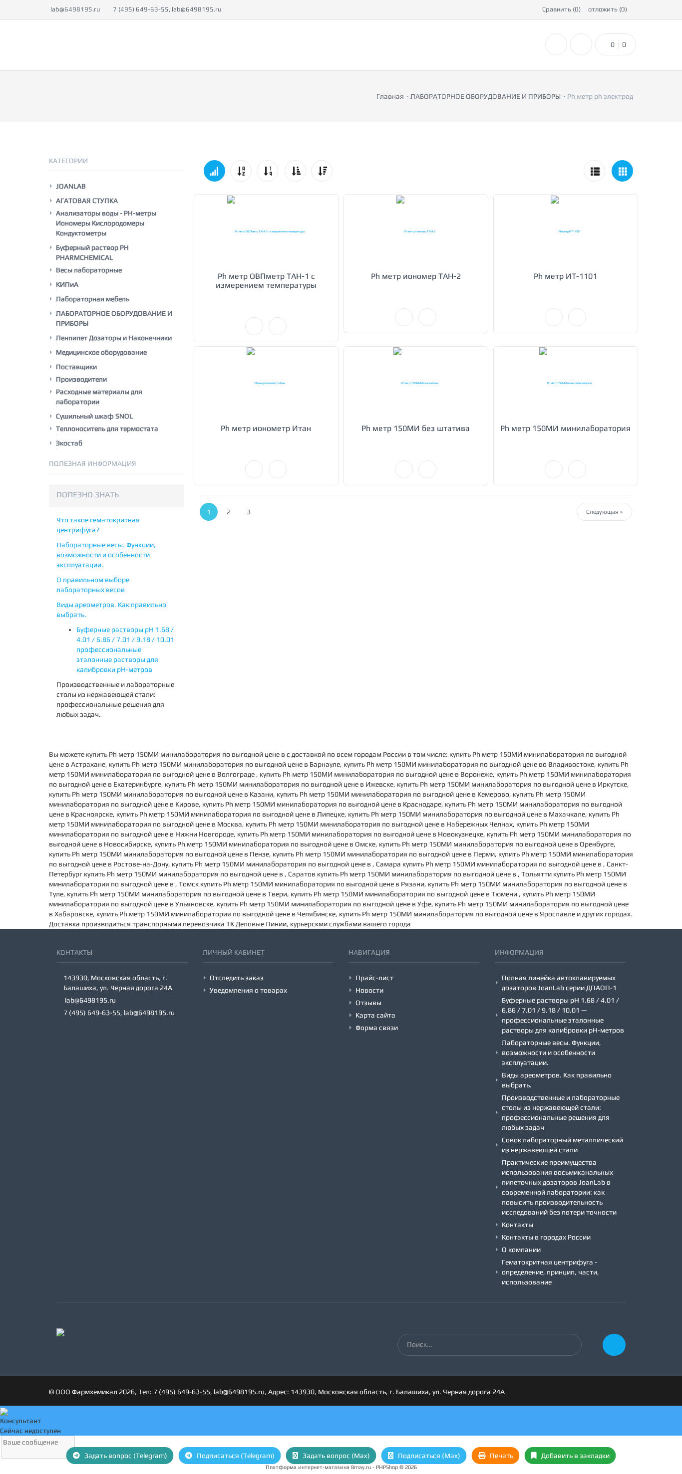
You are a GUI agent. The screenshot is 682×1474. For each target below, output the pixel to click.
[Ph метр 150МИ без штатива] (416, 383)
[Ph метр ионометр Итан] (266, 383)
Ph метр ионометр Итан (266, 428)
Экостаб (69, 443)
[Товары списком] (594, 171)
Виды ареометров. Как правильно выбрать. (557, 1080)
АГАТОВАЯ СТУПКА (87, 201)
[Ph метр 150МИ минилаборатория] (566, 383)
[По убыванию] (322, 171)
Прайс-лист (374, 978)
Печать (500, 1456)
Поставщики (76, 367)
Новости (369, 990)
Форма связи (376, 1028)
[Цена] (267, 171)
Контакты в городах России (546, 1237)
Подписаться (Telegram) (235, 1456)
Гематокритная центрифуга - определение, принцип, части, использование (550, 1272)
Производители (81, 379)
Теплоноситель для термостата (107, 428)
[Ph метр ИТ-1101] (566, 231)
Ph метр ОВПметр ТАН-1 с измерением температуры (266, 280)
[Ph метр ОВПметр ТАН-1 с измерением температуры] (266, 231)
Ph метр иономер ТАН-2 (416, 276)
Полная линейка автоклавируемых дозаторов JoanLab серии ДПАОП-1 (559, 983)
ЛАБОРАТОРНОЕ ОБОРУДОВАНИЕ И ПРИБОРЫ (114, 318)
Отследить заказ (237, 978)
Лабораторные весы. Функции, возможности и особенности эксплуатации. (106, 555)
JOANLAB (71, 186)
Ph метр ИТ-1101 (565, 276)
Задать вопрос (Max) (335, 1456)
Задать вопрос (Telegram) (125, 1456)
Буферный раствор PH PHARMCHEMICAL (92, 252)
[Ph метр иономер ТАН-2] (416, 231)
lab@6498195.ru (74, 9)
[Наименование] (241, 171)
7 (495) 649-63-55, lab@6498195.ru (166, 9)
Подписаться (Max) (428, 1456)
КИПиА (67, 284)
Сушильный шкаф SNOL (94, 416)
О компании (521, 1250)
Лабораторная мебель (92, 299)
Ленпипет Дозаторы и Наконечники (114, 338)
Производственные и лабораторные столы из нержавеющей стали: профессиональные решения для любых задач (561, 1112)
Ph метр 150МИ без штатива (415, 428)
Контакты (517, 1225)
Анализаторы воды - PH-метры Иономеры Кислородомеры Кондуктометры (106, 223)
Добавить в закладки (575, 1456)
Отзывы (368, 1003)
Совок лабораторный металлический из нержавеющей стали (562, 1145)
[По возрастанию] (295, 171)
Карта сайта (375, 1015)
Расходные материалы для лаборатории (99, 397)
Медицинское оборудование (101, 352)
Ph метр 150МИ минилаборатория (565, 428)
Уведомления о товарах (248, 990)
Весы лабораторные (89, 270)
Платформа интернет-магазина (307, 1467)
